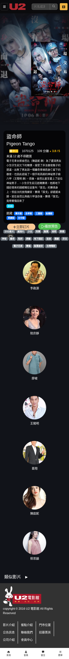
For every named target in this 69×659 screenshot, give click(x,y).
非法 (65, 239)
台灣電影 (51, 246)
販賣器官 (38, 246)
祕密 (54, 231)
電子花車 (18, 246)
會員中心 (27, 639)
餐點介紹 (27, 625)
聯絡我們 (27, 632)
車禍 (62, 231)
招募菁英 (45, 632)
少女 (30, 231)
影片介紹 (9, 625)
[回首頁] (17, 6)
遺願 (56, 239)
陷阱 (20, 239)
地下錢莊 (38, 239)
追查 (49, 239)
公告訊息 (9, 632)
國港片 (20, 231)
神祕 (4, 239)
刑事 (38, 231)
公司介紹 (9, 639)
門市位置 (45, 625)
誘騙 (28, 239)
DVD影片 (9, 231)
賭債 (46, 231)
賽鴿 (28, 246)
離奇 (12, 239)
